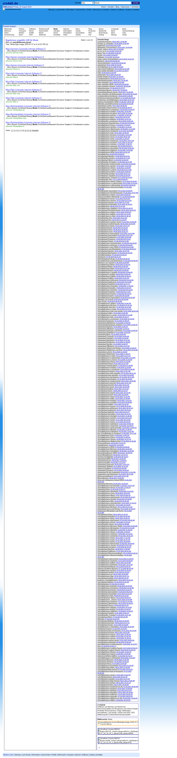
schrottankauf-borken (113, 685)
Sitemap (51, 10)
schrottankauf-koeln (112, 228)
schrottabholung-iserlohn (114, 418)
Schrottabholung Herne (113, 532)
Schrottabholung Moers (114, 495)
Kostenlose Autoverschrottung (116, 98)
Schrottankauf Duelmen (114, 292)
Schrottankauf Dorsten (113, 623)
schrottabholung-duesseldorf (116, 233)
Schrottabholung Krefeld (114, 111)
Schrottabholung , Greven (114, 599)
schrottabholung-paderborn (115, 424)
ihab (106, 73)
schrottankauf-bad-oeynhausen (116, 631)
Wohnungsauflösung (113, 476)
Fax (89, 35)
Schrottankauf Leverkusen (115, 245)
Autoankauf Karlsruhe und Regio (117, 331)
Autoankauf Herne (112, 664)
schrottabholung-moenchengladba (114, 188)
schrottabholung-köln (113, 596)
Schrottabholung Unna (113, 493)
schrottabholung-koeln (113, 226)
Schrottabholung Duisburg (114, 601)
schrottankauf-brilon (112, 391)
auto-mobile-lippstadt (113, 71)
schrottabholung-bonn (113, 387)
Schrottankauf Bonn (112, 617)
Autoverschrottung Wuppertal (116, 197)
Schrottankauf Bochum (113, 549)
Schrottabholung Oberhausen (116, 129)
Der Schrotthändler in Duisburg (116, 433)
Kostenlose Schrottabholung (115, 100)
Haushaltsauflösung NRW (114, 453)
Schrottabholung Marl (113, 501)
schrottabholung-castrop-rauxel (116, 222)
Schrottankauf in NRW (113, 447)
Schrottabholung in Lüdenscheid (117, 183)
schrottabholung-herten (114, 420)
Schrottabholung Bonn (113, 117)
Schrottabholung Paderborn (115, 431)
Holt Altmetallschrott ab (113, 259)
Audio (124, 35)
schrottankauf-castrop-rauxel (115, 640)
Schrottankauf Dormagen (114, 590)
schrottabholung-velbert (114, 636)
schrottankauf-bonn (112, 677)
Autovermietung (128, 31)
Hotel (65, 35)
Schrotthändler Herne (113, 524)
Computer (105, 10)
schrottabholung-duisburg (114, 689)
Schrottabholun (110, 154)
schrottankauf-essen (112, 232)
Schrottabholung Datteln (114, 276)
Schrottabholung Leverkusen (116, 110)
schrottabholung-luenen (114, 634)
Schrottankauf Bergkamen (114, 253)
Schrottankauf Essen (112, 625)
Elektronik (102, 31)
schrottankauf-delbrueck (114, 410)
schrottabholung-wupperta (115, 146)
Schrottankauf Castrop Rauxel (116, 650)
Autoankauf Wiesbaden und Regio (114, 511)
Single (107, 55)
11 (28, 130)
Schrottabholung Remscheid (115, 543)
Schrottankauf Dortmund (114, 237)
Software (121, 10)
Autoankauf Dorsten (112, 344)
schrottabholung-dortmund (115, 565)
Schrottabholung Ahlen (113, 667)
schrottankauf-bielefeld (113, 516)
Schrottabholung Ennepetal (115, 665)
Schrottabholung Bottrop (114, 119)
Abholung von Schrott (113, 263)
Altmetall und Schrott (112, 299)
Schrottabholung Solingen (115, 534)
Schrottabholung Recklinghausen (117, 193)
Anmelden (135, 7)
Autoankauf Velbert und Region (116, 348)
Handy (78, 31)
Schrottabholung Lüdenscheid (116, 185)
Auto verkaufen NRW (113, 84)
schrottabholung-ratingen (114, 607)
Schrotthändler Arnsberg (114, 547)
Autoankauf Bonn (111, 334)
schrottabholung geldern (114, 212)
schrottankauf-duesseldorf (114, 235)
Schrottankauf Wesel (112, 160)
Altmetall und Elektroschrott (115, 104)
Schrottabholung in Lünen (114, 315)
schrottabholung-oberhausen (116, 520)
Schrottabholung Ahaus (114, 362)
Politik (89, 10)
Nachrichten (80, 10)
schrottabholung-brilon (113, 518)
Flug (90, 29)
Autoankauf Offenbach (113, 346)
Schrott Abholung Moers (114, 598)
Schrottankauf (110, 67)
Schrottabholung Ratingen (115, 150)
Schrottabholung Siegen (114, 439)
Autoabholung (110, 445)
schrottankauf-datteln (113, 404)
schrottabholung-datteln (114, 214)
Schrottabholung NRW (113, 152)
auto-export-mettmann (113, 69)
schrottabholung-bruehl (114, 393)
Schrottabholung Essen (114, 125)
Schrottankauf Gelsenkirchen (116, 123)
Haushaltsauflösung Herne (115, 92)
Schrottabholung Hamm (114, 195)
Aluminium (109, 257)
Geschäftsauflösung (112, 455)
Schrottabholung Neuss (114, 487)
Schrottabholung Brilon (113, 265)
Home (103, 7)
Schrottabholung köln (113, 317)
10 (26, 130)
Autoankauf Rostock (112, 327)
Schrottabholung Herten (114, 168)
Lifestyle (57, 31)
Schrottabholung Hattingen (115, 611)
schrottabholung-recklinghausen (117, 644)
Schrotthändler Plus (112, 179)
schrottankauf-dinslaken (114, 414)
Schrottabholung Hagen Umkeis (117, 181)
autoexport (109, 75)
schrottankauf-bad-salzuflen (115, 375)
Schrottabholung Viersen (114, 545)
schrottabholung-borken (114, 683)
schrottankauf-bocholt (113, 385)
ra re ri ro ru (109, 51)
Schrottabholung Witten (114, 700)
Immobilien (67, 33)
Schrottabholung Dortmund (115, 131)
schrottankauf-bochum (113, 632)
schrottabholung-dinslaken (115, 692)
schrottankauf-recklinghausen (116, 224)
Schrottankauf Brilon (112, 266)
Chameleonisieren (112, 42)
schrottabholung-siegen (114, 675)
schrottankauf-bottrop (113, 389)
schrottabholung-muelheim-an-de (117, 687)
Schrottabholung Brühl (113, 268)
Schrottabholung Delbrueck (115, 280)
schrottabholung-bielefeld (114, 204)
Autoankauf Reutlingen (113, 342)
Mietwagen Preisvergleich (114, 47)
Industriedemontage (112, 80)
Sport (21, 35)
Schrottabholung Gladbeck (115, 208)
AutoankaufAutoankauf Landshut (117, 325)
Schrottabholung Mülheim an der (117, 698)
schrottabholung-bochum (114, 135)
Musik (41, 33)
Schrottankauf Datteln (113, 278)
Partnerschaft (44, 29)
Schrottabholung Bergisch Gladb (117, 526)
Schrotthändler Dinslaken (114, 162)
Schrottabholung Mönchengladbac (114, 556)
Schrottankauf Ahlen (112, 514)
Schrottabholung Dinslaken (115, 286)
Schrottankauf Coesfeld (114, 274)
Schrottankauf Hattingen (114, 551)
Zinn (106, 646)
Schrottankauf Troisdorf (113, 176)
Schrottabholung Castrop (114, 170)
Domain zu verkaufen (113, 44)
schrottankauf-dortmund (114, 566)
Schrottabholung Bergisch (114, 507)
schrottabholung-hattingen (115, 694)
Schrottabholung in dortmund (116, 369)
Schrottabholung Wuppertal (115, 491)
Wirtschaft (96, 10)
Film (90, 33)
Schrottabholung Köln (113, 435)
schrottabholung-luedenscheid (116, 381)
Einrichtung (103, 33)
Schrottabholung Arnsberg (115, 113)
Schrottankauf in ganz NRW (115, 247)
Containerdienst (111, 78)
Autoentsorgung (111, 88)
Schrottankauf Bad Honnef (115, 669)
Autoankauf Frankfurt (113, 338)
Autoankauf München (113, 660)
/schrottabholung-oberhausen (116, 497)
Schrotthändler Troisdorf (114, 615)
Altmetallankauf (111, 584)
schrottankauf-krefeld (113, 578)
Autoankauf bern (111, 489)
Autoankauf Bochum (112, 484)
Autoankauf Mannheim (113, 340)
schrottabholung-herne (113, 199)
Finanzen (92, 31)
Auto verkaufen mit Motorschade (117, 94)
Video (6, 33)
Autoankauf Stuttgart (112, 466)
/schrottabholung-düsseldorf (115, 148)
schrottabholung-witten (113, 398)
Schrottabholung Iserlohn (114, 127)
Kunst (56, 33)
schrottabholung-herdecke (115, 561)
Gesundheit (80, 33)
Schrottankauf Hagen (113, 241)
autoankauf (109, 65)
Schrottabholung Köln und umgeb (117, 311)
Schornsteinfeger (111, 63)
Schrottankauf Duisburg (114, 239)
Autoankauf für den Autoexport (116, 472)
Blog (117, 7)
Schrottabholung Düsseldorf (115, 451)
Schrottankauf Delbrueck (114, 282)
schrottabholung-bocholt (114, 383)
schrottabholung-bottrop (114, 563)
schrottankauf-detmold (113, 412)
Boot (113, 33)
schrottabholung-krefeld (114, 609)
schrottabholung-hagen (114, 422)
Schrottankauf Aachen (113, 251)
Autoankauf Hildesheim (113, 354)
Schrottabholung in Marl (114, 216)
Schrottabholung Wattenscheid (116, 441)
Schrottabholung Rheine (114, 652)
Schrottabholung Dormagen (115, 588)
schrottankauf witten (112, 313)
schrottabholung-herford (114, 570)
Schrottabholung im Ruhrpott (116, 486)
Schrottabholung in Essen (114, 360)
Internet (113, 10)
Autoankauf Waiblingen (114, 323)
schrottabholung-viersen (114, 638)
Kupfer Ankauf (110, 77)
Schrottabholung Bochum (114, 305)
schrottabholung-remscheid (115, 426)
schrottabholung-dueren (114, 406)
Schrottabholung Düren (113, 437)
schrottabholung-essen (113, 540)
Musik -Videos (110, 49)
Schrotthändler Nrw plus (114, 307)
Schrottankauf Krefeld (113, 613)
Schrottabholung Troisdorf (114, 177)
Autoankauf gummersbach (115, 365)
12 (30, 130)
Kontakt (111, 7)
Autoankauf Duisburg (113, 470)
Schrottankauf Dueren (113, 296)
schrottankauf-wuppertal (114, 642)
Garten (78, 35)
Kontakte (135, 10)
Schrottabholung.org (112, 574)
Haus (78, 29)
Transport (22, 31)
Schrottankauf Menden (113, 156)
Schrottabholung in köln (114, 356)
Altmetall (108, 619)
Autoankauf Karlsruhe (113, 321)
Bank (124, 29)
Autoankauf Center (112, 106)
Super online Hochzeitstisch (115, 59)
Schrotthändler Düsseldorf (114, 191)
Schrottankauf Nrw (112, 220)
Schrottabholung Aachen (114, 115)
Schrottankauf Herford (113, 572)
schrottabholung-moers (113, 538)
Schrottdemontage (112, 255)
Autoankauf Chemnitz (113, 336)
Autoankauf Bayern (112, 90)
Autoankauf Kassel (112, 629)
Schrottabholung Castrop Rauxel (117, 648)
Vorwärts (35, 130)
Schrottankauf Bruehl (113, 270)
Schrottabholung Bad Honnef (116, 681)
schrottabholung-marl (113, 133)
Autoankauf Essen (112, 461)
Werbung (108, 61)
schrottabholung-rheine (113, 522)
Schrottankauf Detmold (113, 284)
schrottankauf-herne (112, 230)
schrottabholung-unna (113, 139)
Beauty (114, 35)
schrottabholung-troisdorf (114, 400)
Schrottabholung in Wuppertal (116, 358)
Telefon (21, 33)
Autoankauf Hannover (113, 464)
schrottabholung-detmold (114, 690)
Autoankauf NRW (111, 459)
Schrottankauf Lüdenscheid (115, 559)
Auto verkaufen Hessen (114, 86)
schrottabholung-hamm (113, 542)
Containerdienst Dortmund (115, 96)
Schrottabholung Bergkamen (116, 528)
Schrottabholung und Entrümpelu (117, 261)
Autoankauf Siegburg (113, 662)
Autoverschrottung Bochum (115, 568)
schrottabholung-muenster (115, 696)
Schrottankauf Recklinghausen (116, 210)
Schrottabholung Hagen (114, 172)
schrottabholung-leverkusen (115, 141)
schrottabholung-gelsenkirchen (116, 503)
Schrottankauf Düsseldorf (114, 594)
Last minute (60, 10)
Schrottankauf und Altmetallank (116, 249)
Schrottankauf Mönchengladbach (117, 553)
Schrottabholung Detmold (114, 586)
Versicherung (9, 35)
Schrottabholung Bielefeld (114, 530)
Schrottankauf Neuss (113, 605)
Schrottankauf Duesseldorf (115, 592)
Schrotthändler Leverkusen (115, 121)
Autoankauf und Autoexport (115, 474)
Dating (128, 10)
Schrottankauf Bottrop (113, 621)
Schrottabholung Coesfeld (115, 272)
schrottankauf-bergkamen (114, 379)
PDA (31, 35)
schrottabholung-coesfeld (114, 402)
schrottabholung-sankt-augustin (117, 428)
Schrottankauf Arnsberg (114, 371)
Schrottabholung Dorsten (114, 499)
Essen (101, 29)
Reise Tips (109, 53)
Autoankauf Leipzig (112, 352)
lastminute (109, 45)
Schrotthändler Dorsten (113, 174)
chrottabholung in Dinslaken (115, 627)
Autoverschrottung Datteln (114, 656)
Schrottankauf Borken (113, 582)
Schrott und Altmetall (112, 457)
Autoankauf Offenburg (113, 329)
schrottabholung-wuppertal (115, 536)
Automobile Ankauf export (114, 108)
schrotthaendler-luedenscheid (116, 164)
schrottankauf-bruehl (112, 395)
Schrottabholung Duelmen (115, 290)
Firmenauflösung (111, 443)
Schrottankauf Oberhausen (115, 603)
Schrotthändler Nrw (112, 218)
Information (70, 10)
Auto (124, 33)
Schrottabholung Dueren (114, 294)
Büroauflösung (110, 478)
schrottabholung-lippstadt (114, 416)
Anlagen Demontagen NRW (115, 102)
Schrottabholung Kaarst (114, 654)
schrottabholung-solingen (114, 144)
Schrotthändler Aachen (113, 158)
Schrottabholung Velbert (114, 303)
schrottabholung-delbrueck (115, 408)
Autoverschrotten (111, 463)
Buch (113, 31)
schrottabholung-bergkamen (115, 377)
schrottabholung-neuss (113, 137)
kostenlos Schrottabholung (115, 580)
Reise (31, 31)
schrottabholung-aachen (114, 166)
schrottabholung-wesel (113, 397)
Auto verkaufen (110, 82)
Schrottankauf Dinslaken (114, 288)
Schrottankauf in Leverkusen (115, 319)
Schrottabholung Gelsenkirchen (117, 243)
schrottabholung (111, 206)
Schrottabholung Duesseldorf (116, 298)
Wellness (7, 31)
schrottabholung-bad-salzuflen (116, 373)
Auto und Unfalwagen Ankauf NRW (114, 481)
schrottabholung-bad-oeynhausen (114, 672)
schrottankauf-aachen (113, 202)
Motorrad (42, 35)
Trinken (21, 29)
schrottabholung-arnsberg (114, 143)
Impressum (125, 7)
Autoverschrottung (112, 468)
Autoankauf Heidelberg (113, 332)
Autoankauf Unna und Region (116, 509)
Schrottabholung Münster (114, 430)
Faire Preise (109, 301)
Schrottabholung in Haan (114, 309)
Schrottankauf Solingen (114, 505)
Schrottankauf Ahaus (112, 364)
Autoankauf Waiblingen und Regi (117, 350)
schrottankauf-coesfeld (113, 679)
